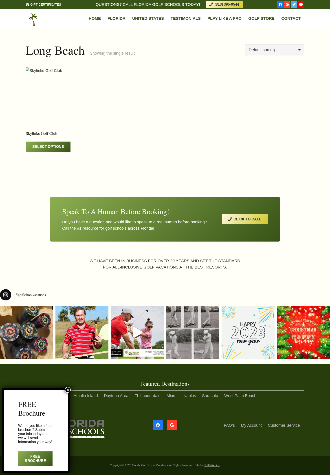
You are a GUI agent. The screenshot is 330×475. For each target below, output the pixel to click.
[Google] (287, 4)
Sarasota (210, 395)
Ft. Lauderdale (147, 395)
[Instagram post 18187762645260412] (137, 332)
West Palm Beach (240, 395)
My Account (251, 425)
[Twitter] (294, 4)
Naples (189, 395)
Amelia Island (86, 395)
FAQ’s (229, 425)
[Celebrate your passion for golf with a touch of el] (26, 332)
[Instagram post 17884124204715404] (303, 332)
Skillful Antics (212, 465)
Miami (172, 395)
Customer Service (284, 425)
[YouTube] (301, 4)
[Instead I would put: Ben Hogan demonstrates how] (192, 332)
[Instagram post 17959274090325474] (248, 332)
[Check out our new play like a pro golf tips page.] (82, 332)
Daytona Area (116, 395)
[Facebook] (280, 4)
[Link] (48, 19)
